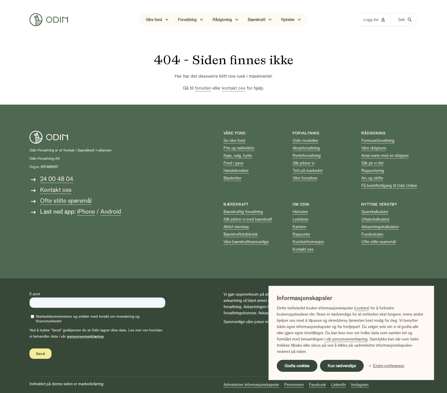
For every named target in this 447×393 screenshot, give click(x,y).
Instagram (360, 384)
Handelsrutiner (236, 170)
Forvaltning (306, 133)
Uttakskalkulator (375, 219)
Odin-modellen (305, 140)
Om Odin (301, 204)
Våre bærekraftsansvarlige (246, 241)
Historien (300, 211)
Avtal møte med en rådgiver (385, 155)
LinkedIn (338, 384)
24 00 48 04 (56, 179)
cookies (361, 308)
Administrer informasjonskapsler (251, 384)
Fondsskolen (372, 234)
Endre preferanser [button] (388, 365)
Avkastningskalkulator (380, 226)
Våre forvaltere (305, 178)
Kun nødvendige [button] (342, 365)
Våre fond (235, 133)
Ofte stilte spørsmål (66, 201)
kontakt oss (233, 88)
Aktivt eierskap (236, 226)
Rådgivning (373, 133)
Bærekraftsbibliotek (241, 234)
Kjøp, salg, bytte (238, 155)
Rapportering (372, 170)
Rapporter (301, 234)
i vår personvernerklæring (346, 339)
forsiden (203, 88)
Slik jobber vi (303, 163)
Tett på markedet (308, 170)
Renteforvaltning (307, 155)
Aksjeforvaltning (306, 148)
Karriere (299, 226)
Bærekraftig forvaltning (243, 211)
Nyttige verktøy (379, 204)
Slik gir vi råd (372, 163)
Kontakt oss (55, 190)
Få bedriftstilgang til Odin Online (389, 185)
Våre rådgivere (373, 148)
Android (110, 211)
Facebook (317, 384)
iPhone (86, 211)
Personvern (294, 384)
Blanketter (232, 178)
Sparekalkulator (374, 211)
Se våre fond (234, 140)
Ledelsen (300, 219)
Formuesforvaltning (377, 140)
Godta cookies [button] (297, 365)
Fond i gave (233, 163)
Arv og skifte (372, 178)
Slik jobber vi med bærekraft (248, 219)
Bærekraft (236, 204)
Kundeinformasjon (308, 241)
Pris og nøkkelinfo (239, 148)
